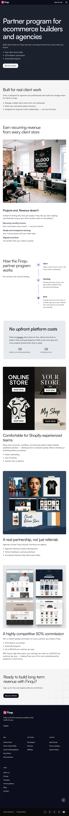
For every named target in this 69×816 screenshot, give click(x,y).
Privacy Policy (21, 812)
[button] (66, 2)
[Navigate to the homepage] (6, 2)
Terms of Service (8, 812)
